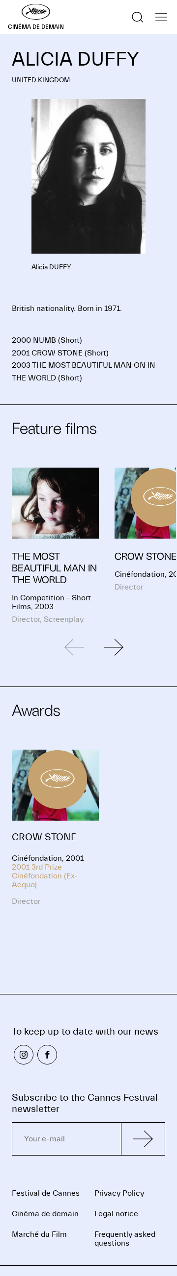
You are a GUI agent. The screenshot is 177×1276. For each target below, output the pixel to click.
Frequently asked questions (124, 1239)
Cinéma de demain (45, 1213)
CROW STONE (44, 837)
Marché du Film (39, 1234)
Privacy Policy (119, 1193)
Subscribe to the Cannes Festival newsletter (85, 1103)
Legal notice (116, 1213)
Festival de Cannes (46, 1193)
